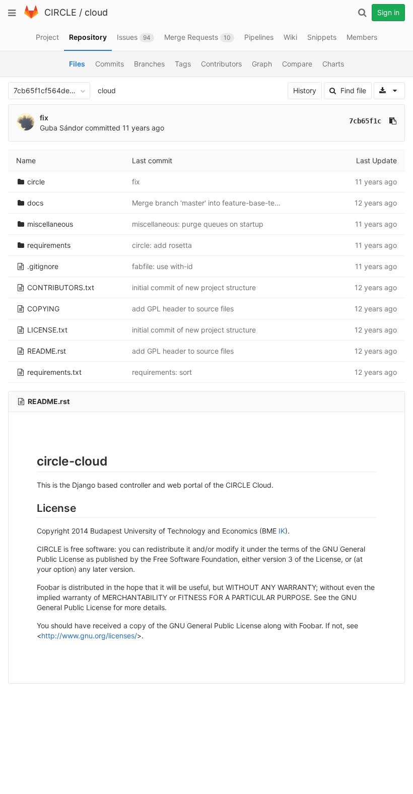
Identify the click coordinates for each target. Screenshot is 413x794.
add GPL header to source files (183, 308)
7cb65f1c (365, 121)
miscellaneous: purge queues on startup (197, 224)
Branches (149, 63)
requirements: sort (162, 372)
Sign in (388, 12)
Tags (183, 63)
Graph (262, 63)
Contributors (221, 63)
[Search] (362, 13)
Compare (297, 63)
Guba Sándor (61, 127)
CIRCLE (60, 12)
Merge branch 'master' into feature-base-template (214, 202)
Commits (109, 63)
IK (282, 530)
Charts (333, 63)
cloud (96, 12)
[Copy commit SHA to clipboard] (392, 121)
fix (44, 117)
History (304, 90)
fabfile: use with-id (162, 266)
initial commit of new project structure (194, 287)
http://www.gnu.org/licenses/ (89, 635)
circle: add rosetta (162, 245)
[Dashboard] (31, 16)
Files (77, 63)
